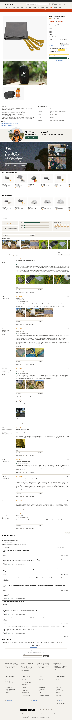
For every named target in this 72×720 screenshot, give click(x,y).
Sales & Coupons (59, 678)
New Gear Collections (9, 690)
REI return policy (59, 60)
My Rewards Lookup (9, 679)
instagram (38, 709)
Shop (11, 4)
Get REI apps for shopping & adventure (27, 707)
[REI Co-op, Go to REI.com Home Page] (7, 4)
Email (24, 654)
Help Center (9, 700)
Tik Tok (41, 709)
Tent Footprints (7, 13)
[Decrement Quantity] (50, 36)
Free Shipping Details (60, 679)
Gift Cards (41, 679)
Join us (22, 671)
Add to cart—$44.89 (58, 58)
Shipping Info (25, 684)
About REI (58, 689)
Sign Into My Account (9, 678)
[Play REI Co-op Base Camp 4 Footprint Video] (24, 73)
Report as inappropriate (30, 292)
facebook (43, 709)
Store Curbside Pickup (26, 682)
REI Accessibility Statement (44, 717)
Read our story (8, 669)
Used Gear (7, 692)
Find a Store (35, 700)
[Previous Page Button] (66, 533)
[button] (25, 37)
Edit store (51, 45)
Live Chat (60, 700)
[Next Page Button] (69, 533)
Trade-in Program (8, 693)
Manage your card (59, 669)
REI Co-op (51, 14)
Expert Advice (25, 690)
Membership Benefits (9, 682)
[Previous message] (18, 10)
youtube (49, 709)
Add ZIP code (62, 45)
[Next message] (51, 10)
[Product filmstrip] (36, 244)
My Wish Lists (7, 681)
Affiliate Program (42, 693)
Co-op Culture (42, 690)
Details (58, 51)
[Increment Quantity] (55, 36)
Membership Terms (35, 717)
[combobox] (37, 4)
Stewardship (58, 695)
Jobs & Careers (42, 689)
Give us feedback (33, 647)
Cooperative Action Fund (61, 690)
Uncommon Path (25, 693)
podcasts (51, 709)
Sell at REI (41, 692)
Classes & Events (25, 692)
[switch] (3, 255)
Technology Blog (59, 693)
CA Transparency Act (26, 717)
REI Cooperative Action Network (43, 669)
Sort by (59, 252)
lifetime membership (57, 52)
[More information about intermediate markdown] (62, 21)
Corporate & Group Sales (44, 695)
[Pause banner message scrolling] (53, 10)
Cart (66, 4)
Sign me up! (46, 656)
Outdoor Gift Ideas (42, 678)
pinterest (46, 709)
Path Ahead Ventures (26, 695)
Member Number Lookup (10, 689)
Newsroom (58, 692)
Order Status (24, 678)
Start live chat (32, 137)
